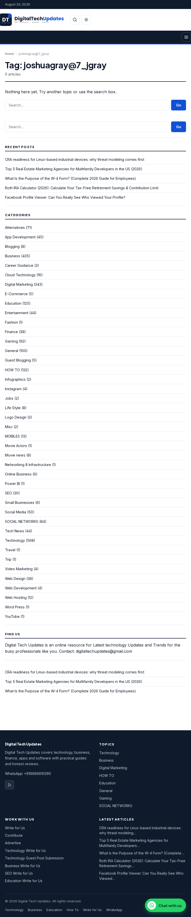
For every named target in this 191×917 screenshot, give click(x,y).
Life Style (13, 408)
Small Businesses (19, 502)
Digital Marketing (19, 284)
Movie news (15, 455)
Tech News (14, 531)
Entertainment (16, 313)
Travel (10, 550)
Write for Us (15, 828)
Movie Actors (16, 446)
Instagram (13, 389)
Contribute (14, 835)
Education (13, 303)
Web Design (15, 578)
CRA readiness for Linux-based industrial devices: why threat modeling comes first (74, 159)
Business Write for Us (22, 866)
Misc (9, 427)
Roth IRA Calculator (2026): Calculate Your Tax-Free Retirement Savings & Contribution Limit (81, 188)
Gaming (11, 341)
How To (73, 910)
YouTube (12, 616)
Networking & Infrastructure (28, 464)
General (11, 351)
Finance (11, 332)
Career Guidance (19, 265)
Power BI (12, 483)
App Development (20, 237)
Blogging (12, 246)
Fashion (11, 322)
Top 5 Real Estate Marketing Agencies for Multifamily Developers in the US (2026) (73, 169)
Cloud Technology (20, 275)
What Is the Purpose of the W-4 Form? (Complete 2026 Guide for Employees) (70, 178)
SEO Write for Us (19, 873)
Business (12, 256)
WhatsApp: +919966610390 (28, 773)
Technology (15, 540)
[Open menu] (186, 37)
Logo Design (15, 417)
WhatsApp (114, 910)
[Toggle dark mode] (86, 19)
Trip (8, 559)
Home (9, 54)
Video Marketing (19, 569)
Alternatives (15, 227)
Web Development (21, 588)
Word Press (15, 607)
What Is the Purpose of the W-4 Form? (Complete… (141, 853)
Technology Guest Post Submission (34, 858)
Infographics (15, 379)
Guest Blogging (18, 360)
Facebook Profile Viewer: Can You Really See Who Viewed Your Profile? (65, 197)
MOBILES (12, 436)
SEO (8, 493)
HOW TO (12, 370)
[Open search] (75, 19)
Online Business (18, 474)
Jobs (9, 398)
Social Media (15, 512)
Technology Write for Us (25, 850)
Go (178, 105)
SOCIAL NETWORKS (21, 521)
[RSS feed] (9, 784)
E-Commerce (16, 294)
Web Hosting (16, 597)
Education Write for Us (23, 881)
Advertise (13, 843)
